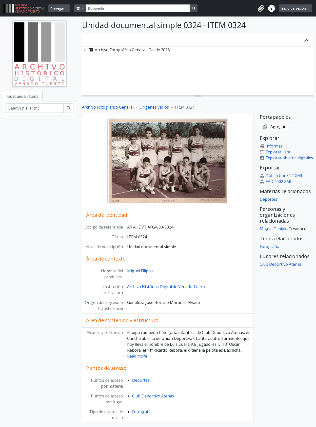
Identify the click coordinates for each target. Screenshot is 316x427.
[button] (260, 8)
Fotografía (142, 411)
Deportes (141, 380)
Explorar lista (278, 152)
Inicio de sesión (294, 8)
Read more (137, 356)
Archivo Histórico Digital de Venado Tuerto (166, 286)
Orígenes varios (154, 107)
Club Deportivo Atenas (153, 396)
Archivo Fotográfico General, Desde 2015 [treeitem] (132, 49)
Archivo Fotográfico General (108, 107)
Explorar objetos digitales (289, 158)
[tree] (197, 71)
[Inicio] (25, 8)
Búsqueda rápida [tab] (23, 96)
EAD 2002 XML (279, 181)
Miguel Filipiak (140, 271)
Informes (274, 146)
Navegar (58, 8)
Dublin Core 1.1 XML (284, 175)
